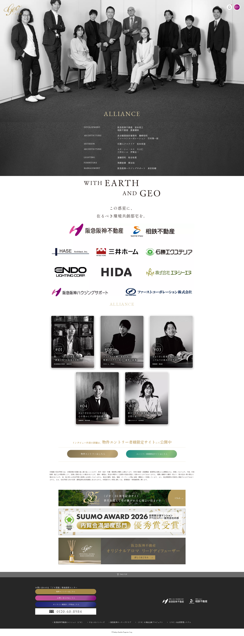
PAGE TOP (123, 574)
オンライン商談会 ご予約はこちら (66, 604)
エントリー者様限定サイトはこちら (152, 454)
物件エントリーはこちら (93, 453)
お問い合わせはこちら (66, 598)
